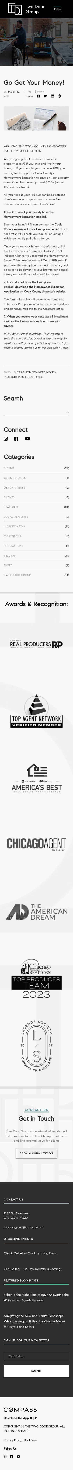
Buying (9, 468)
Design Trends (15, 488)
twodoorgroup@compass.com (23, 1227)
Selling (9, 556)
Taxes (8, 565)
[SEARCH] (67, 412)
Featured (11, 507)
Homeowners (35, 372)
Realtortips (12, 377)
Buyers (19, 372)
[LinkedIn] (52, 96)
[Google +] (58, 96)
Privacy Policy (13, 1440)
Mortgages (12, 536)
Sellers (27, 377)
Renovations (13, 546)
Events (9, 497)
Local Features (16, 517)
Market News (14, 526)
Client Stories (15, 478)
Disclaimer (30, 1440)
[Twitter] (45, 96)
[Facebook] (39, 96)
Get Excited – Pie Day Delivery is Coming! (32, 1269)
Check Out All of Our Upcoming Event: (30, 1253)
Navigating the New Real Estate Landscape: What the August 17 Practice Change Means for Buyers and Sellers (34, 1322)
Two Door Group (17, 575)
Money (51, 372)
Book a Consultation (36, 1153)
